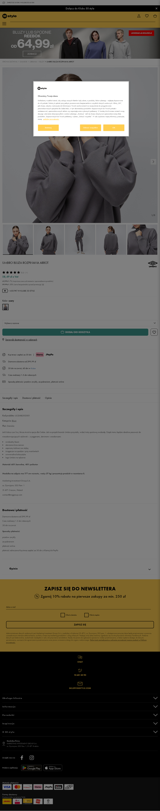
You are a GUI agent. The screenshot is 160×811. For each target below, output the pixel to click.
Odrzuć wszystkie (90, 128)
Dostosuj (48, 128)
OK (113, 128)
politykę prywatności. (51, 119)
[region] (81, 109)
